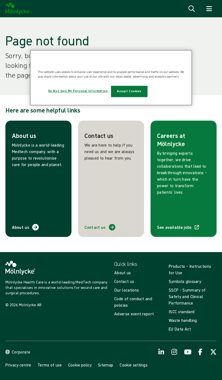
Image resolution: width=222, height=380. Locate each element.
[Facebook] (200, 352)
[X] (213, 352)
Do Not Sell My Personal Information (78, 91)
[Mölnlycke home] (17, 9)
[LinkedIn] (161, 352)
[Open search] (191, 8)
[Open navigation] (209, 8)
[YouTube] (187, 352)
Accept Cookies (129, 91)
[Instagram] (174, 352)
